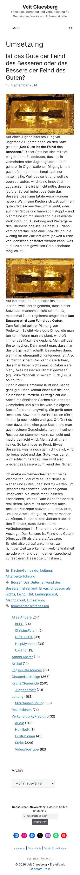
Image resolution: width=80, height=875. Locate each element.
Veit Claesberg (40, 7)
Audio (19, 723)
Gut (30, 594)
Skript (19, 743)
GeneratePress (40, 869)
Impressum (19, 848)
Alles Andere (22, 617)
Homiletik (22, 729)
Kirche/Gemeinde (24, 570)
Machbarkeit (15, 600)
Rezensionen (22, 710)
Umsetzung (36, 600)
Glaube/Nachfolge (26, 677)
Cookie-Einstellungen (55, 848)
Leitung (46, 570)
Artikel (17, 663)
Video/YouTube (27, 749)
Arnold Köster (22, 657)
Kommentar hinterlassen (30, 606)
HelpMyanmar (26, 644)
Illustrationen (25, 736)
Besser (16, 582)
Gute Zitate (24, 637)
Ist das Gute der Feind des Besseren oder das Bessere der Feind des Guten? (37, 66)
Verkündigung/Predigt (29, 716)
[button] (70, 28)
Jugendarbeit (25, 690)
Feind (21, 594)
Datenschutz (34, 848)
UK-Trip (20, 650)
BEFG (19, 624)
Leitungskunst (46, 594)
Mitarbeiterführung (20, 576)
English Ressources (27, 670)
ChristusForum (26, 630)
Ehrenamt (29, 588)
